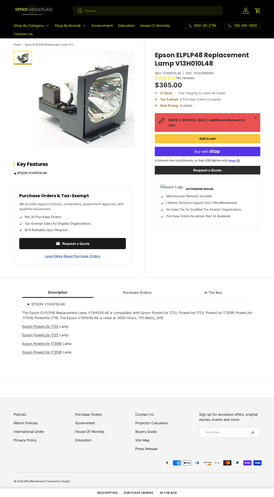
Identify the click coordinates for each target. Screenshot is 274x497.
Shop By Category (29, 25)
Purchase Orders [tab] (137, 292)
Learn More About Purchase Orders (72, 256)
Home (17, 44)
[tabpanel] (137, 330)
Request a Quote (207, 170)
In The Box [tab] (213, 292)
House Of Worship (155, 25)
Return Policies (26, 423)
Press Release (146, 449)
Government (102, 25)
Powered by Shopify (58, 481)
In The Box (168, 492)
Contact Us (23, 34)
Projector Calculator (151, 423)
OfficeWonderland (34, 481)
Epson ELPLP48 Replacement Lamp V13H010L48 (50, 44)
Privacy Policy (25, 440)
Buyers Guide (146, 431)
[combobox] (147, 10)
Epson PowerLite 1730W (42, 343)
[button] (257, 10)
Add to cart (207, 138)
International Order (29, 431)
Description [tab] (57, 292)
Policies (20, 414)
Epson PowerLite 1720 (40, 326)
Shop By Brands (68, 25)
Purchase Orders (88, 414)
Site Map (142, 440)
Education (126, 25)
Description (107, 492)
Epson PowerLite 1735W (42, 352)
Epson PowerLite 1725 (40, 335)
